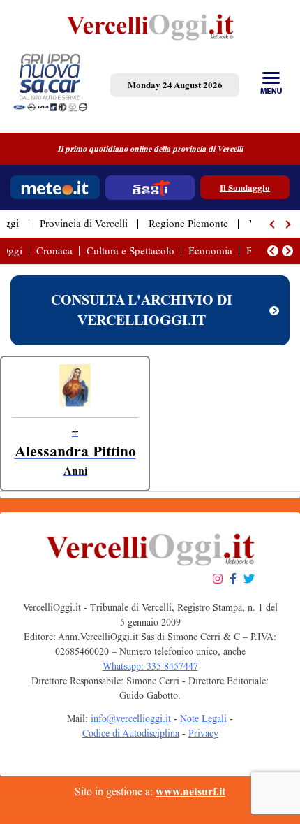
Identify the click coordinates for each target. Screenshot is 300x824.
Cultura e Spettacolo (130, 250)
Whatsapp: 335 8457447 (150, 666)
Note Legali (203, 719)
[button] (272, 224)
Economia (210, 250)
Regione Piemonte (188, 223)
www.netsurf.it (190, 791)
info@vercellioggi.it (131, 719)
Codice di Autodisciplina (130, 733)
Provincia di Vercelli (84, 223)
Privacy (203, 733)
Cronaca (54, 250)
